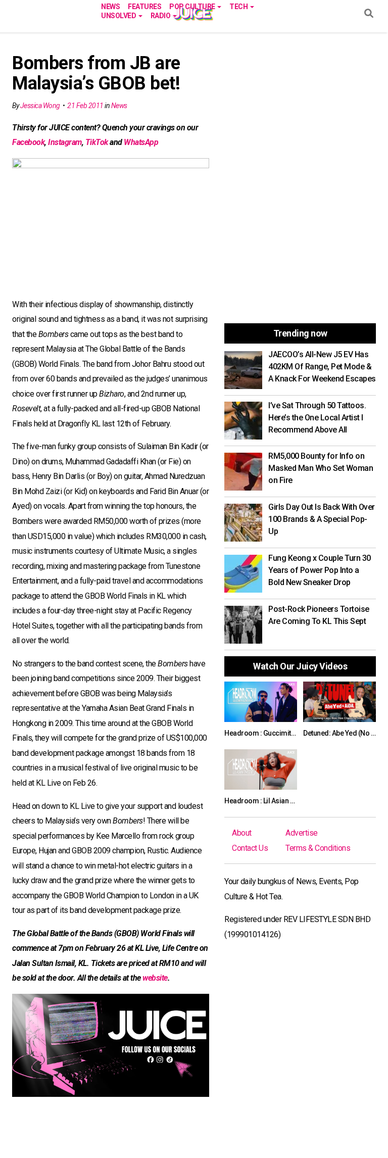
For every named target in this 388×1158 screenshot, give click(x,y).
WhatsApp (141, 142)
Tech (239, 6)
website (155, 978)
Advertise (301, 833)
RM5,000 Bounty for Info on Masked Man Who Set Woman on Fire (320, 468)
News (110, 6)
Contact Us (250, 848)
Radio (161, 15)
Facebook (28, 142)
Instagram (65, 142)
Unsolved (119, 15)
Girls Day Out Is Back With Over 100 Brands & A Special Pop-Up (321, 519)
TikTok (96, 142)
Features (144, 6)
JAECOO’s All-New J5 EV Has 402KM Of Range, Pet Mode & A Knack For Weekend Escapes (322, 366)
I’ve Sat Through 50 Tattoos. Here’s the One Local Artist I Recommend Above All (317, 418)
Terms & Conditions (317, 848)
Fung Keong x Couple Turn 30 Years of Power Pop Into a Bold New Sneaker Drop (319, 570)
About (242, 833)
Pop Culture (192, 6)
